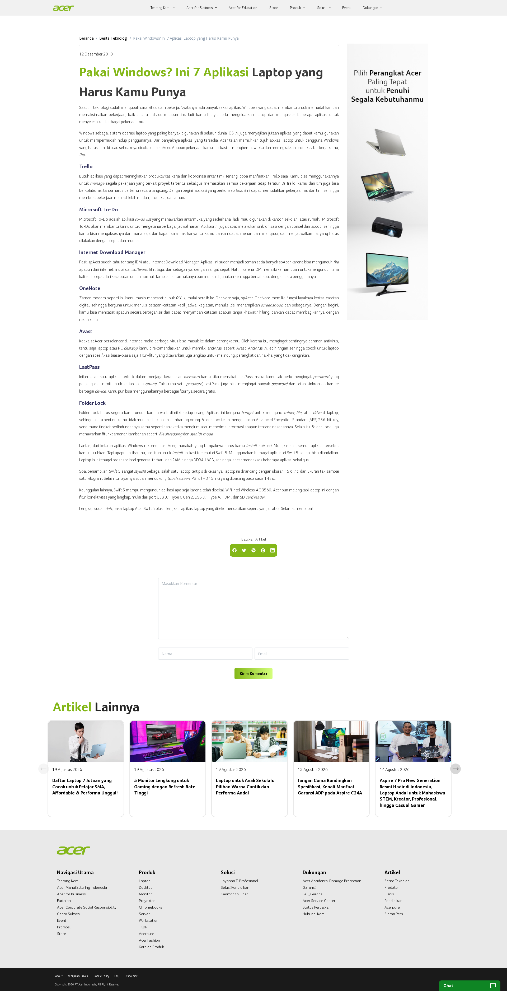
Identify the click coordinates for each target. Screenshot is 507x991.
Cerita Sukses (68, 913)
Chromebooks (150, 907)
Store (61, 933)
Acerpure (146, 933)
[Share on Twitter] (244, 550)
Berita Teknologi (113, 38)
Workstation (148, 920)
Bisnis (389, 894)
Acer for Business (71, 894)
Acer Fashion (149, 940)
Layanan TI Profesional (239, 880)
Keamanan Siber (234, 894)
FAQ (117, 976)
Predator (391, 887)
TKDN (143, 927)
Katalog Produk (151, 947)
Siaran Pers (393, 913)
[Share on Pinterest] (263, 550)
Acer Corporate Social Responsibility (86, 907)
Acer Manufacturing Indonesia (82, 887)
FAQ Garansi (313, 894)
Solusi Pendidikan (235, 887)
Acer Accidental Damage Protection (332, 880)
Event (61, 920)
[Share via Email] (253, 550)
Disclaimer (131, 976)
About (59, 976)
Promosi (64, 927)
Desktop (146, 887)
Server (144, 913)
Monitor (145, 894)
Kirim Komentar (253, 673)
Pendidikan (393, 900)
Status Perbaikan (317, 907)
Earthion (64, 900)
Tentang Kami (68, 880)
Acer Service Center (319, 900)
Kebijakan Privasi (78, 976)
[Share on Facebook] (234, 550)
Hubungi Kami (314, 913)
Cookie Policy (101, 976)
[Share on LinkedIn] (272, 550)
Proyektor (147, 900)
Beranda (86, 38)
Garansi (309, 887)
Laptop (145, 880)
